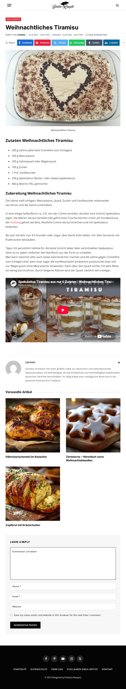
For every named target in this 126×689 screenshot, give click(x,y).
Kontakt (107, 669)
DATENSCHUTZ (39, 669)
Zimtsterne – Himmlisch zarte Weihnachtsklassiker (85, 458)
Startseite (19, 669)
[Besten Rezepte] (63, 5)
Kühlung (15, 222)
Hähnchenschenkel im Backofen (26, 456)
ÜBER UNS (57, 669)
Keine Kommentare (97, 35)
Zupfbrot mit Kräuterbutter (23, 525)
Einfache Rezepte (72, 677)
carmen (21, 35)
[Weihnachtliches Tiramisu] (63, 125)
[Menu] (9, 5)
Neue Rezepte (13, 19)
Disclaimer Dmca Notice (82, 669)
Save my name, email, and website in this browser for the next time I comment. (57, 615)
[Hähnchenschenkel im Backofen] (33, 425)
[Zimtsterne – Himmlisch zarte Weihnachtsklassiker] (93, 425)
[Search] (117, 5)
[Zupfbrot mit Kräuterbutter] (33, 494)
